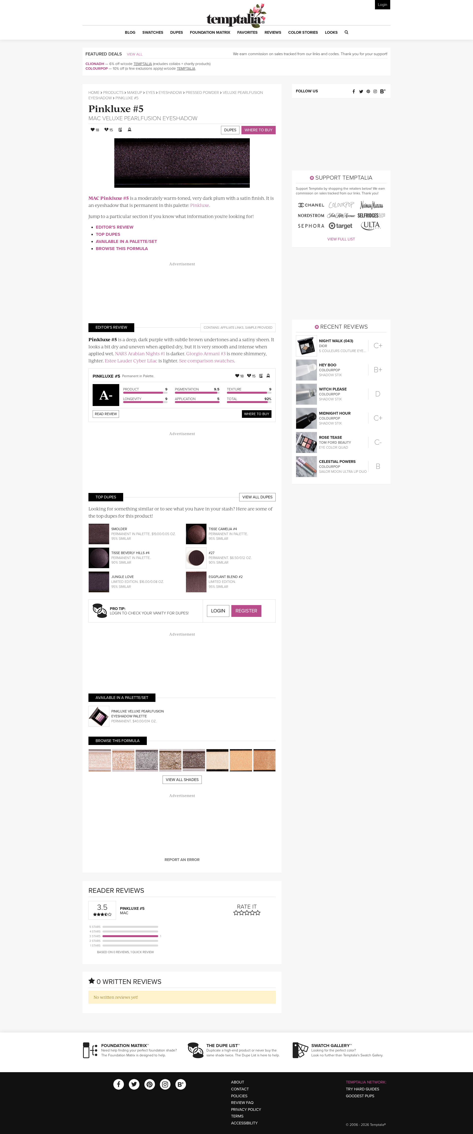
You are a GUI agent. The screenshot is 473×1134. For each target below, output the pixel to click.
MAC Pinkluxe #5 (108, 198)
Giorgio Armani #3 (206, 353)
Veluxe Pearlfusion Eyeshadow (149, 118)
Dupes (230, 130)
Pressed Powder (202, 92)
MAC (94, 118)
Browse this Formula (122, 248)
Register (246, 611)
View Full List (341, 239)
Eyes (150, 92)
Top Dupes (108, 234)
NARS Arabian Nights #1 (140, 353)
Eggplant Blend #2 (226, 577)
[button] (130, 33)
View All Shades (182, 779)
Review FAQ (242, 1102)
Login (382, 4)
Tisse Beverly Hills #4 (130, 553)
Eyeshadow (170, 92)
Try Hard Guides (362, 1089)
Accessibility (244, 1123)
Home (94, 92)
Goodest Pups (360, 1096)
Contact (240, 1089)
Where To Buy (256, 414)
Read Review (106, 414)
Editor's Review (115, 227)
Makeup (134, 92)
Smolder (119, 529)
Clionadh (94, 64)
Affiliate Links (232, 328)
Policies (239, 1096)
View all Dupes (257, 497)
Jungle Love (122, 577)
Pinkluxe (199, 205)
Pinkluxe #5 (116, 108)
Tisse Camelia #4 (223, 529)
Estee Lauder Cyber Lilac (131, 360)
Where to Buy (258, 130)
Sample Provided (258, 328)
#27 (211, 553)
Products (113, 92)
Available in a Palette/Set (126, 241)
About (237, 1082)
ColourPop (96, 68)
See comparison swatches (206, 360)
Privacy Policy (246, 1109)
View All (135, 54)
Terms (237, 1116)
